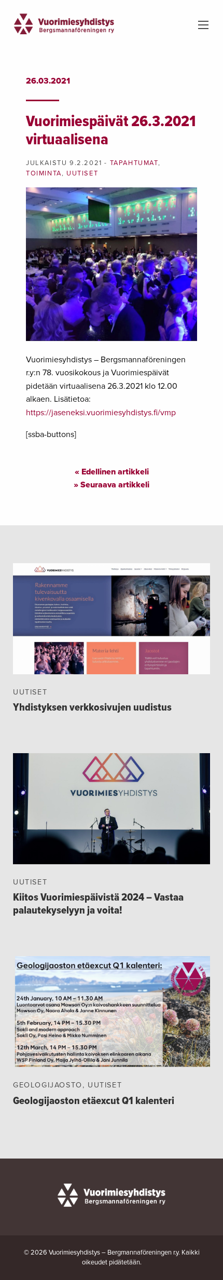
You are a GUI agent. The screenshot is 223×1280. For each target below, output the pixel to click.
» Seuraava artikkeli (111, 485)
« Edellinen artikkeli (112, 472)
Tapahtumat (134, 163)
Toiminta (44, 173)
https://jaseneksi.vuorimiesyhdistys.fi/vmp (101, 412)
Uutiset (82, 173)
